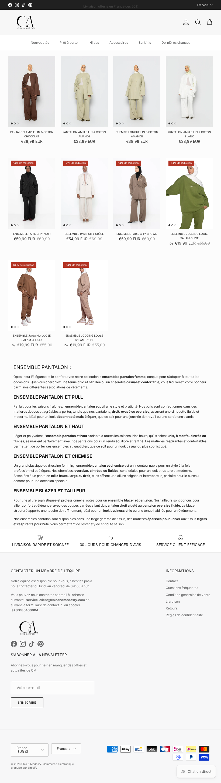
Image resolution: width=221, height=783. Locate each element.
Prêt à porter (69, 42)
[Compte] (185, 22)
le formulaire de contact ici (43, 605)
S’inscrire (27, 702)
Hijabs (94, 42)
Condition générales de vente (188, 595)
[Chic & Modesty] (27, 22)
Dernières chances (175, 42)
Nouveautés (40, 42)
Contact (172, 581)
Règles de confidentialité (184, 615)
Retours (172, 608)
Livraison (173, 601)
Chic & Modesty (31, 763)
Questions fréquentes (182, 588)
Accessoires (118, 42)
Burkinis (145, 42)
